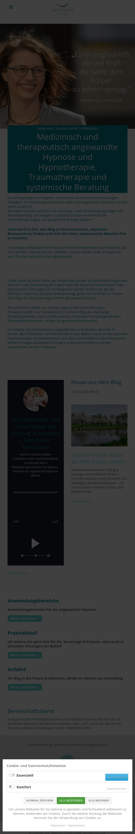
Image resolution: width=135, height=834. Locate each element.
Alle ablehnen (99, 800)
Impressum (58, 825)
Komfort (24, 787)
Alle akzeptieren (70, 800)
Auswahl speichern (39, 800)
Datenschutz (76, 825)
